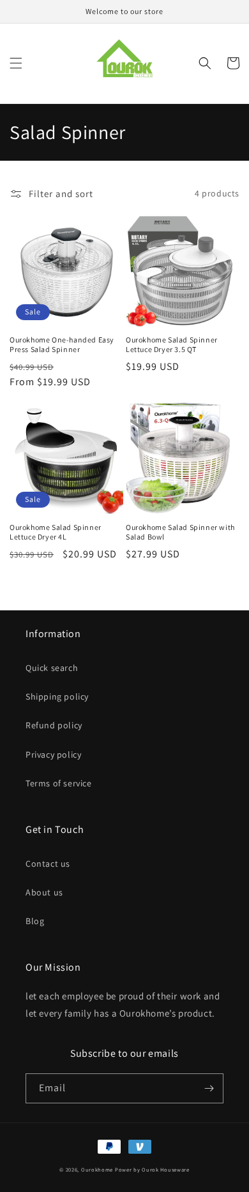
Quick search (52, 667)
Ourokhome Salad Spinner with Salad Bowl (180, 532)
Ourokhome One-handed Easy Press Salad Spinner (62, 345)
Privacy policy (53, 754)
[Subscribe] (209, 1088)
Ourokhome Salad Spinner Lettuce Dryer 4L (56, 532)
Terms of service (59, 783)
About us (44, 892)
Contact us (48, 863)
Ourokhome (97, 1169)
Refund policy (54, 725)
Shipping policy (57, 696)
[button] (16, 63)
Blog (35, 921)
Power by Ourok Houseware (152, 1169)
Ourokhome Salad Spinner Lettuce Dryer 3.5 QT (172, 345)
